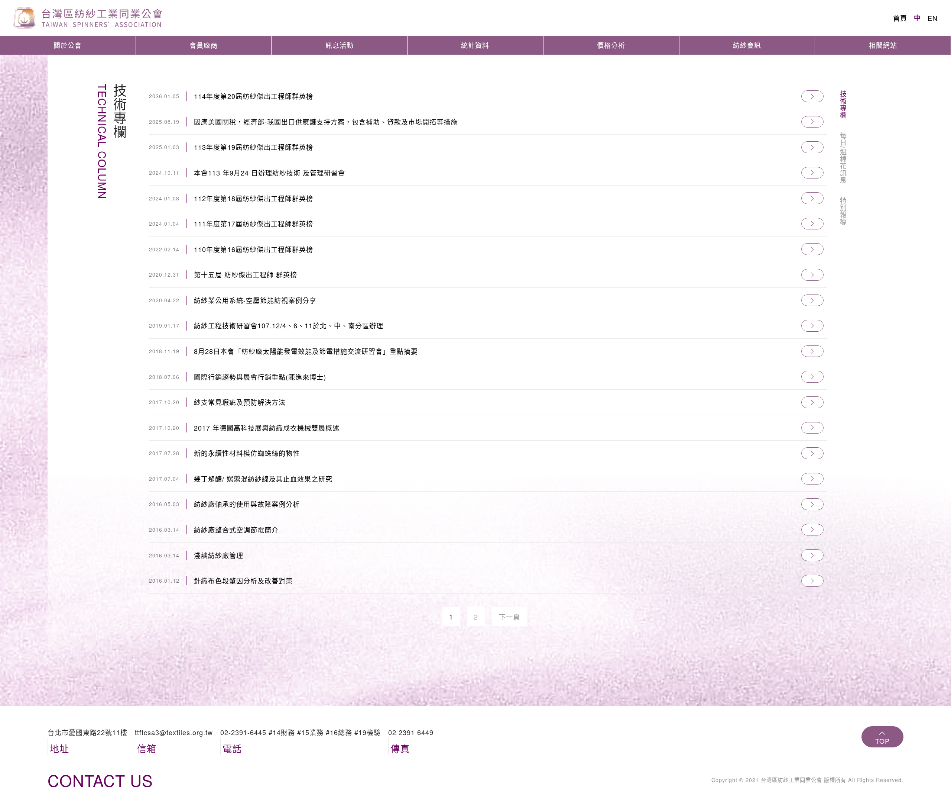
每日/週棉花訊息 (843, 158)
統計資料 (475, 45)
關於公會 (67, 45)
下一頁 (509, 616)
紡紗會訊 (747, 45)
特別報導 (843, 211)
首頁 (900, 18)
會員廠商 (203, 45)
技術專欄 (843, 104)
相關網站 (883, 45)
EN (933, 18)
